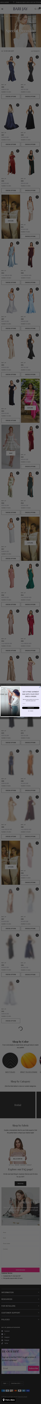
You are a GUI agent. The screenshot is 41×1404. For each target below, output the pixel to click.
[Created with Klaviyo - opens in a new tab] (20, 717)
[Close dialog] (39, 687)
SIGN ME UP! (31, 707)
